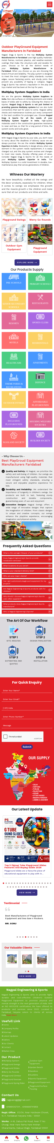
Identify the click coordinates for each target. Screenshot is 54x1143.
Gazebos (34, 1071)
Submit (27, 746)
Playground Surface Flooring (38, 1087)
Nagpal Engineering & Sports (27, 989)
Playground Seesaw (12, 1079)
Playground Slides (11, 1068)
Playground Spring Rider (14, 1083)
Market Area (8, 1051)
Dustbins (34, 1075)
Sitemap (7, 1032)
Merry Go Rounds (40, 219)
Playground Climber (12, 1076)
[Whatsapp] (26, 1138)
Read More (11, 1015)
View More (25, 892)
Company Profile (11, 1028)
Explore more (25, 262)
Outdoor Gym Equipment (14, 247)
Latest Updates (10, 1036)
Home (6, 1025)
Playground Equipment (40, 249)
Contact (7, 1047)
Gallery (6, 1040)
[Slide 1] (19, 33)
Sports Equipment (38, 1078)
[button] (3, 883)
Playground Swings (14, 219)
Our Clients (8, 1043)
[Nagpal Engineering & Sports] (6, 5)
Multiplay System (11, 1061)
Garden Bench (36, 1067)
